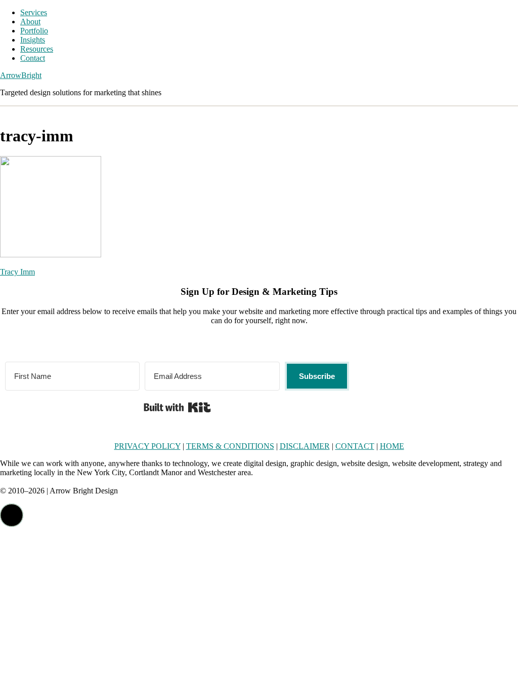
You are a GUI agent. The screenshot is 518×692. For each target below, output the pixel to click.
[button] (11, 515)
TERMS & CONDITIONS (230, 446)
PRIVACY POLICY (147, 446)
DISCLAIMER (305, 446)
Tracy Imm (17, 271)
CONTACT (354, 446)
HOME (392, 446)
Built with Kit (177, 407)
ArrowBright (20, 75)
